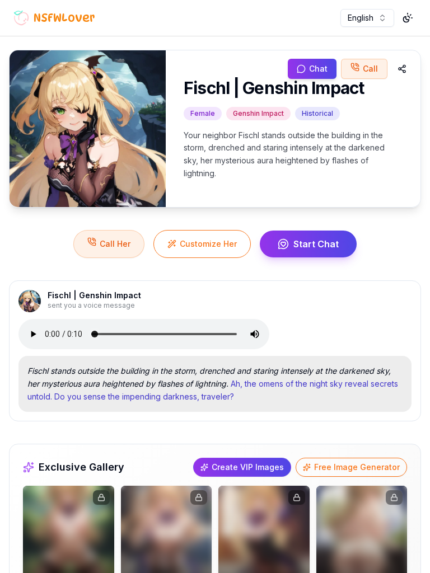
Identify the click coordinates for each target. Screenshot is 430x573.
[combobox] (367, 18)
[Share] (402, 69)
